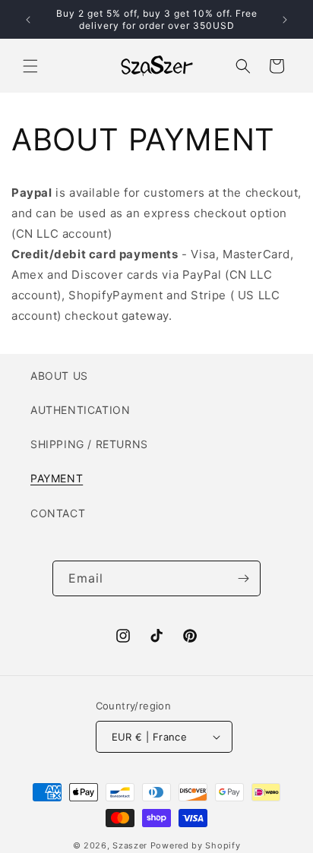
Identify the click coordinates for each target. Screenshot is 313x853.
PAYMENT (56, 478)
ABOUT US (59, 375)
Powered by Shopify (195, 845)
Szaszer (129, 845)
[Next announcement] (285, 19)
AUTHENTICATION (80, 409)
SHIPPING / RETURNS (89, 444)
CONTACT (57, 513)
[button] (30, 66)
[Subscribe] (243, 578)
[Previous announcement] (28, 19)
